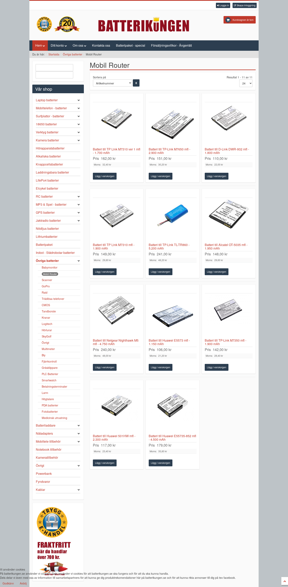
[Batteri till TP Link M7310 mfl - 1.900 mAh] (117, 220)
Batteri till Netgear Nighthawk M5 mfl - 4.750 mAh (116, 342)
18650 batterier (46, 124)
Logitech (47, 324)
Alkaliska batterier (48, 156)
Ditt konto (57, 45)
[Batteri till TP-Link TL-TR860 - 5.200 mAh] (173, 220)
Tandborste (49, 311)
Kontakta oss (101, 45)
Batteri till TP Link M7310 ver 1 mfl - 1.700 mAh (116, 151)
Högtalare (48, 399)
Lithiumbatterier (46, 236)
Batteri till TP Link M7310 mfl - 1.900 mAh (113, 246)
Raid (44, 292)
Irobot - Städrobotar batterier (55, 252)
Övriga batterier (72, 54)
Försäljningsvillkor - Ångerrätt (171, 45)
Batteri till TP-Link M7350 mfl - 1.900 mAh (225, 342)
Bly (43, 355)
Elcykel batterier (47, 188)
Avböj (23, 583)
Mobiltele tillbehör (48, 441)
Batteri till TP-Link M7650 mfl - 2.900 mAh (169, 151)
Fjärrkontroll (49, 361)
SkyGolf (46, 336)
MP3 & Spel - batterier (51, 204)
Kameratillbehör (47, 457)
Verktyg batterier (47, 132)
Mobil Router (50, 274)
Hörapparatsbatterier (50, 148)
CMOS (46, 305)
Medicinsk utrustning (54, 418)
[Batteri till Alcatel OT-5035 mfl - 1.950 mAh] (229, 220)
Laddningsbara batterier (52, 172)
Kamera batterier (47, 140)
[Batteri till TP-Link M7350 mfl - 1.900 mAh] (229, 315)
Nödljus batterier (47, 228)
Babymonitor (49, 267)
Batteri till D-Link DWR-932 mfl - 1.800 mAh (227, 151)
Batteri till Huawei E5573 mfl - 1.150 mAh (169, 342)
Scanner (47, 280)
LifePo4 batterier (47, 180)
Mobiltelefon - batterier (51, 108)
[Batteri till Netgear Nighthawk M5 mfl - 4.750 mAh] (117, 315)
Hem (38, 45)
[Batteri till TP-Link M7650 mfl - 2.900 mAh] (173, 124)
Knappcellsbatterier (49, 164)
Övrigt (45, 343)
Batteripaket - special (130, 45)
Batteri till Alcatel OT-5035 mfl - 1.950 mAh (226, 246)
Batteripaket (44, 244)
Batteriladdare (45, 425)
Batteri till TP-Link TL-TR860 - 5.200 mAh (169, 246)
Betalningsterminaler (54, 386)
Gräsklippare (50, 368)
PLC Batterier (50, 374)
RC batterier (44, 196)
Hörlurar (47, 330)
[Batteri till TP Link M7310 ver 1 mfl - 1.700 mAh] (117, 124)
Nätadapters (44, 433)
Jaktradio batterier (48, 220)
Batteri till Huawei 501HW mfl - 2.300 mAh (114, 438)
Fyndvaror (43, 481)
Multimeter (48, 349)
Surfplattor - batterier (50, 116)
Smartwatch (49, 380)
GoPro (46, 286)
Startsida (53, 54)
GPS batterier (45, 212)
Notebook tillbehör (48, 449)
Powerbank (44, 473)
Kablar (40, 489)
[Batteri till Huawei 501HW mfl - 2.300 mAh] (117, 411)
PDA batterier (50, 405)
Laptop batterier (47, 100)
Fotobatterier (50, 411)
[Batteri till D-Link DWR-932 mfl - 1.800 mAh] (229, 124)
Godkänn (8, 583)
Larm (45, 393)
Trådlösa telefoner (53, 299)
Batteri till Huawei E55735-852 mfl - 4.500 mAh (172, 438)
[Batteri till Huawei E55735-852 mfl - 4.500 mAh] (173, 411)
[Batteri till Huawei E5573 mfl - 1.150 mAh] (173, 315)
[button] (223, 5)
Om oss (78, 45)
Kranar (46, 317)
